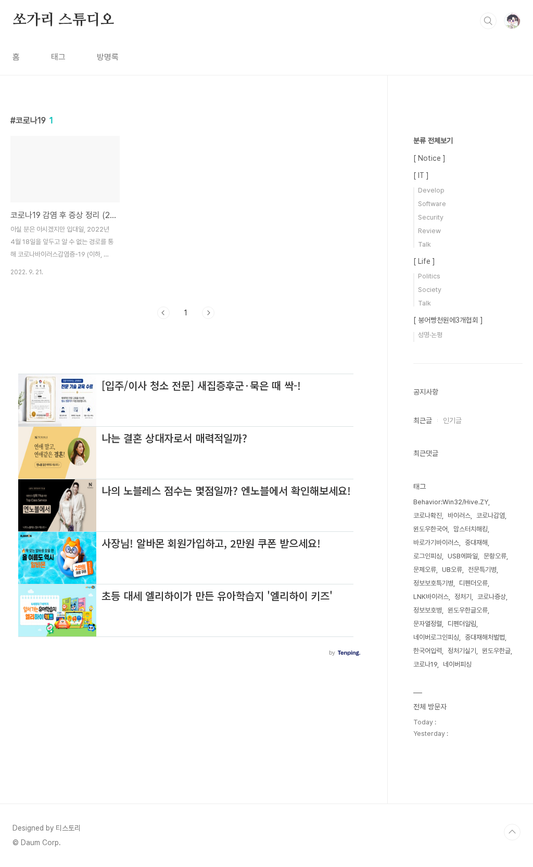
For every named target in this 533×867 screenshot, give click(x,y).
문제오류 (424, 569)
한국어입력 (427, 651)
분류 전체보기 (433, 140)
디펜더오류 (473, 583)
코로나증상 (491, 597)
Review (429, 231)
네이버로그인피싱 (436, 637)
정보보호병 (427, 610)
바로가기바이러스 (436, 542)
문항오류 (495, 556)
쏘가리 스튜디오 (63, 20)
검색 (488, 21)
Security (430, 217)
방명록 (108, 57)
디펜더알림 (462, 624)
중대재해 (476, 542)
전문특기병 (482, 569)
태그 (58, 57)
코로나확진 (427, 515)
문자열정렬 (427, 624)
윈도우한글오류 (468, 610)
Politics (429, 276)
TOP (512, 832)
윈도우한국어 (430, 529)
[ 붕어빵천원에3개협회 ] (448, 320)
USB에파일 (463, 556)
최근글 (422, 420)
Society (429, 290)
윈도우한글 (496, 651)
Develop (431, 190)
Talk (424, 244)
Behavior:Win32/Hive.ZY (450, 502)
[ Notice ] (429, 158)
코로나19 (425, 664)
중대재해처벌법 (485, 637)
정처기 (463, 597)
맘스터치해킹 (470, 529)
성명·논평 (430, 335)
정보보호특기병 (433, 583)
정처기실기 (462, 651)
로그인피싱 (427, 556)
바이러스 (459, 515)
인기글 (452, 420)
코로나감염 (490, 515)
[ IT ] (421, 175)
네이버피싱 (457, 664)
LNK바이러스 (431, 597)
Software (432, 204)
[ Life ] (424, 261)
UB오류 (452, 569)
